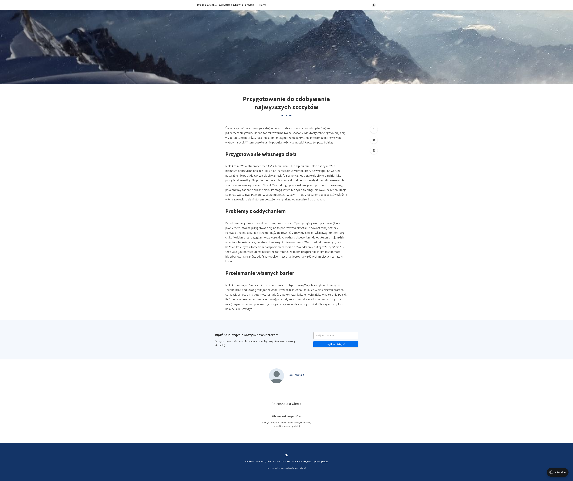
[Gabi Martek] (276, 375)
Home (262, 5)
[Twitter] (374, 140)
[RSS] (286, 455)
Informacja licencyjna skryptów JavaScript (286, 468)
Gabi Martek (296, 374)
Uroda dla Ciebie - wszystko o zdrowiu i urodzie (225, 5)
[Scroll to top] (374, 129)
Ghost (325, 461)
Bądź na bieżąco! (336, 344)
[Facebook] (374, 150)
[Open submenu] (274, 5)
